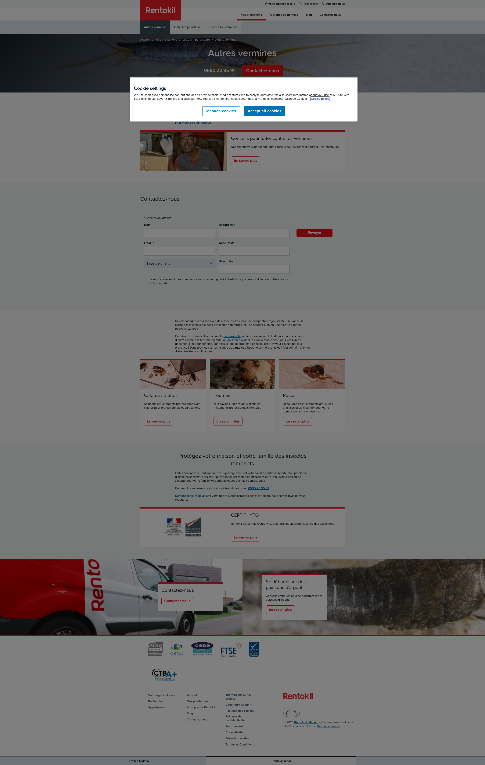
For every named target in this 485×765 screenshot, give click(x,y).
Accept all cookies (264, 111)
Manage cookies (221, 111)
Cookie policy (320, 99)
